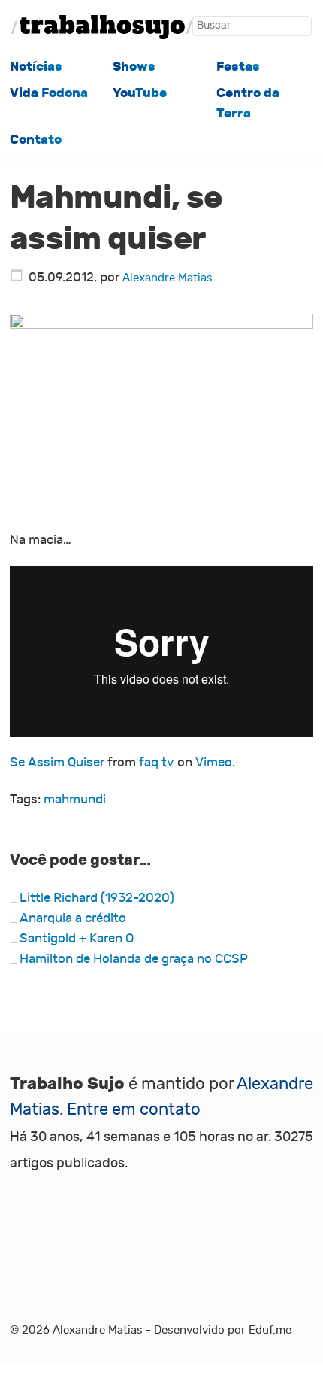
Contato (36, 139)
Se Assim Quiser (57, 762)
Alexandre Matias (167, 277)
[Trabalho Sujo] (101, 27)
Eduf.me (270, 1330)
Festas (238, 66)
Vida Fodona (49, 93)
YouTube (140, 93)
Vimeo (213, 762)
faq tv (156, 762)
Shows (134, 66)
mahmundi (75, 799)
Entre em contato (134, 1109)
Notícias (36, 66)
